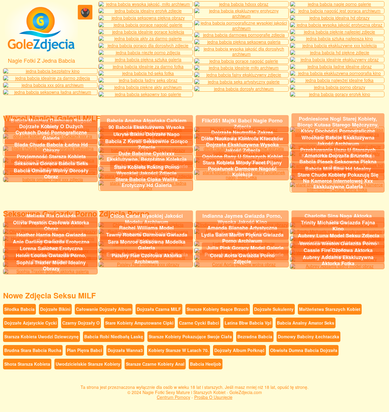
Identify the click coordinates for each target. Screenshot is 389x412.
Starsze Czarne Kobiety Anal (155, 364)
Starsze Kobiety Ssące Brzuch (218, 309)
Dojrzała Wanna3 (125, 350)
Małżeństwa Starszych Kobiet (329, 309)
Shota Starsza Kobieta (27, 364)
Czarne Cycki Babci (199, 323)
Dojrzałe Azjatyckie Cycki (30, 323)
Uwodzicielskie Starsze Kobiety (88, 364)
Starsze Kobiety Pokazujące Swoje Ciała (190, 336)
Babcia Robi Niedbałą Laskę (113, 336)
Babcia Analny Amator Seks (305, 323)
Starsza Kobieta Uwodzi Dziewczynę (41, 336)
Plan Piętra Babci (84, 350)
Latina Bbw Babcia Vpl (248, 323)
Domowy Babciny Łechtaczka (308, 336)
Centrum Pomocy (173, 397)
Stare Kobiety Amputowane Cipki (139, 323)
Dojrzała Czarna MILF (159, 309)
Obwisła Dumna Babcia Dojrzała (303, 350)
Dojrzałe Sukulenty (274, 309)
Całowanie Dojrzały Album (103, 309)
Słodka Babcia (19, 309)
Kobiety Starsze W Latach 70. (178, 350)
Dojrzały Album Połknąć (239, 350)
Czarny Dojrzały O (81, 323)
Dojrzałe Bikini (55, 309)
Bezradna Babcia (254, 336)
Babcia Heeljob (205, 364)
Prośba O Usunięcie (213, 397)
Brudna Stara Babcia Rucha (32, 350)
